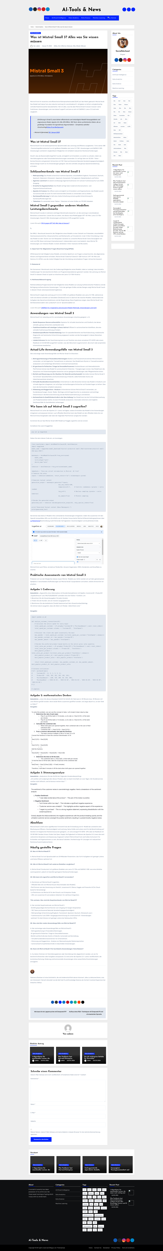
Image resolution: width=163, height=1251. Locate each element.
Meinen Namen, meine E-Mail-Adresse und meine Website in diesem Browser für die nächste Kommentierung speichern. (65, 1133)
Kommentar (35, 1078)
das (115, 104)
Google (115, 119)
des (130, 108)
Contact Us (97, 1248)
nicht (115, 141)
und (125, 144)
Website (33, 1121)
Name (33, 1104)
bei (129, 100)
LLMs (129, 126)
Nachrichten (117, 137)
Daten (126, 104)
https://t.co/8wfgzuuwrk (55, 127)
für (128, 115)
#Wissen (83, 46)
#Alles (56, 46)
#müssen (69, 46)
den (120, 108)
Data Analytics (74, 18)
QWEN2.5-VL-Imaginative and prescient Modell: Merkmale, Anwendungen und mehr (69, 308)
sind (119, 144)
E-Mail (33, 1113)
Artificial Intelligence (59, 18)
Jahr (119, 122)
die (114, 111)
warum (115, 152)
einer (115, 115)
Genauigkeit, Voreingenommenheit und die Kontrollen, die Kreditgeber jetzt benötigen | (119, 211)
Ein (119, 111)
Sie (114, 144)
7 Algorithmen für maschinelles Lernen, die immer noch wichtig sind (41, 1058)
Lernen (123, 126)
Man (115, 130)
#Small (78, 46)
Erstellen (122, 115)
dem (115, 108)
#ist (59, 46)
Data (120, 104)
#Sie (74, 46)
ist (114, 122)
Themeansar (61, 1248)
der (125, 108)
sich (128, 141)
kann (125, 122)
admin (38, 46)
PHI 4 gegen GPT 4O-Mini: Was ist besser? (55, 223)
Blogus (51, 1248)
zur (115, 155)
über (120, 155)
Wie (121, 152)
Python (122, 141)
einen (129, 111)
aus (124, 100)
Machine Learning (99, 18)
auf (119, 100)
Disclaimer (106, 1248)
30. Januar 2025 (54, 132)
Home (47, 18)
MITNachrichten (118, 133)
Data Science (85, 18)
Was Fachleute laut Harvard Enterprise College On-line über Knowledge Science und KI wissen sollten (118, 1202)
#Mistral (63, 46)
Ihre (126, 119)
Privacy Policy (115, 1248)
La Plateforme (35, 521)
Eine (124, 111)
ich (121, 119)
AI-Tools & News (81, 9)
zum (126, 152)
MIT (120, 130)
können (116, 126)
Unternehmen (117, 148)
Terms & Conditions (128, 1248)
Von (125, 148)
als (114, 100)
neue (125, 137)
